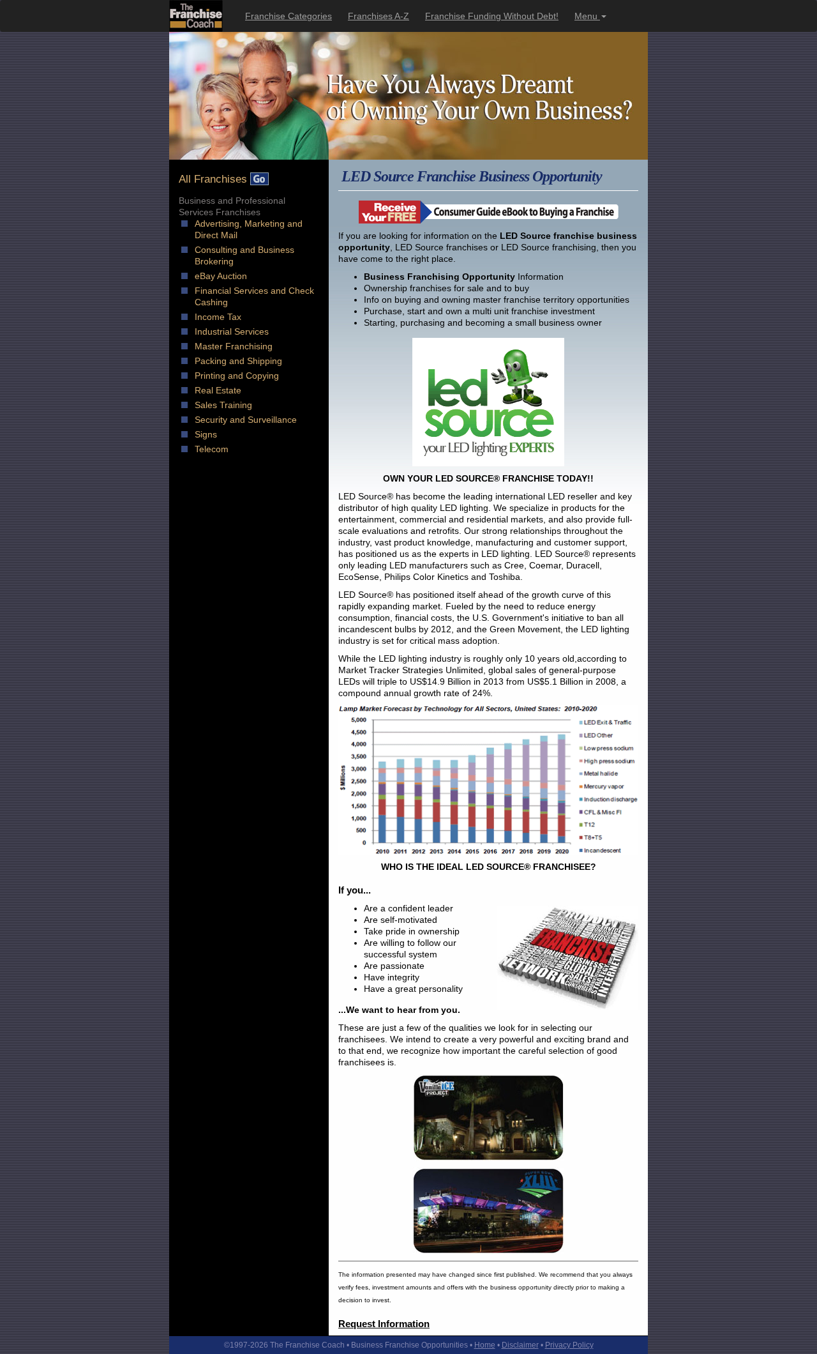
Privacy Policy (569, 1345)
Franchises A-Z (378, 16)
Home (484, 1345)
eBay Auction (221, 276)
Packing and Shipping (238, 361)
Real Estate (218, 390)
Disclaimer (520, 1345)
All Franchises (214, 179)
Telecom (212, 449)
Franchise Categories (288, 16)
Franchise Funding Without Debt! (491, 16)
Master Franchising (234, 346)
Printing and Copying (237, 375)
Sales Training (223, 405)
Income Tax (218, 317)
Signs (206, 434)
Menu (587, 16)
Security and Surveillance (246, 420)
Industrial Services (232, 331)
